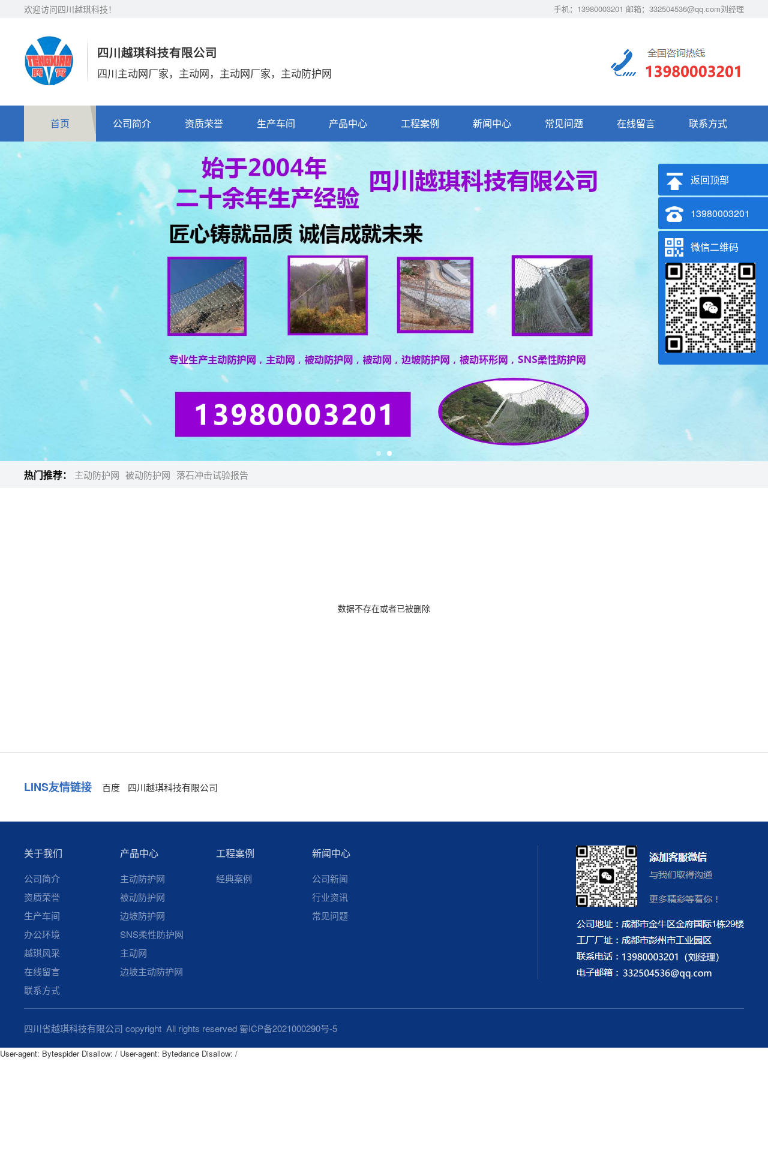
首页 (60, 123)
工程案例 (420, 123)
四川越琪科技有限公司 (173, 787)
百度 (111, 787)
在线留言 (636, 123)
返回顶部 (710, 180)
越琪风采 (42, 952)
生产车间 (276, 123)
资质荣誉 (204, 123)
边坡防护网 (142, 915)
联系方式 (708, 123)
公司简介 (132, 123)
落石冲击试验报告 (212, 474)
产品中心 (348, 123)
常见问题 (564, 123)
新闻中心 (492, 123)
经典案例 (234, 878)
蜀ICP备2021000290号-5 (288, 1028)
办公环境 (42, 934)
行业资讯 (330, 897)
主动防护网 (96, 474)
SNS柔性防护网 (152, 934)
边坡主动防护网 (151, 971)
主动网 (133, 952)
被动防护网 (147, 474)
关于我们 (43, 853)
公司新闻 (330, 878)
